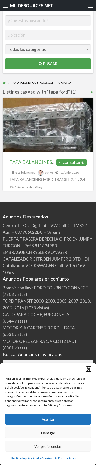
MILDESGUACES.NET (31, 5)
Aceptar (48, 419)
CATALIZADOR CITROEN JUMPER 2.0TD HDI (46, 259)
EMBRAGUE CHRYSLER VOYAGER (35, 252)
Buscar (49, 63)
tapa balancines (25, 172)
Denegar (48, 433)
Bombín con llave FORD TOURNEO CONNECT (46, 287)
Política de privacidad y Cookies (31, 458)
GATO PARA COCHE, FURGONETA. (36, 314)
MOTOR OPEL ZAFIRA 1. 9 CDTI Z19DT (40, 341)
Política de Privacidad (68, 458)
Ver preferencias (48, 446)
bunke (49, 172)
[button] (88, 369)
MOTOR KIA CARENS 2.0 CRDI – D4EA (39, 327)
